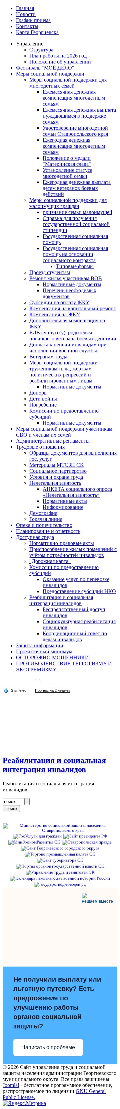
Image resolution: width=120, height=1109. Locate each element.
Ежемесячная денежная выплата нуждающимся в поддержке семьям (79, 116)
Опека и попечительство (44, 525)
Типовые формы (75, 266)
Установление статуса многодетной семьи (67, 173)
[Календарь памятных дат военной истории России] (60, 878)
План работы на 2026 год (58, 56)
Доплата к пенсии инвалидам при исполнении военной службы (68, 347)
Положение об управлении (60, 62)
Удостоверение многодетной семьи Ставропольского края (75, 131)
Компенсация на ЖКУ (54, 314)
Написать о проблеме (48, 1047)
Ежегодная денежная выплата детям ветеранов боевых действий (77, 188)
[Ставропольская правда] (87, 842)
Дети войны (43, 399)
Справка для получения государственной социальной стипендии (76, 224)
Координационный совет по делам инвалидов (75, 636)
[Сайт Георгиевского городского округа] (60, 848)
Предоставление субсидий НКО (79, 591)
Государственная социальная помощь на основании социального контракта (75, 254)
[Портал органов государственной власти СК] (60, 866)
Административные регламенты (53, 441)
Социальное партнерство (58, 471)
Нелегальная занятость (55, 483)
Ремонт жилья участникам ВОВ (65, 278)
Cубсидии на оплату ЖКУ (59, 302)
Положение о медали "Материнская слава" (67, 161)
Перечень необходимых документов (69, 293)
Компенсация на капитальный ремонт (72, 308)
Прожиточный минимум (44, 651)
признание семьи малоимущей (77, 212)
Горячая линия (45, 519)
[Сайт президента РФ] (85, 836)
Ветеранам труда (48, 356)
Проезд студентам (49, 272)
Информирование (63, 507)
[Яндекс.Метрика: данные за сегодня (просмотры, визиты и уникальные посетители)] (24, 1103)
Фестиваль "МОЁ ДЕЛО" (45, 68)
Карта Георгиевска (37, 32)
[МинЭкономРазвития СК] (34, 842)
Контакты (27, 26)
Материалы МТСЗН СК (56, 465)
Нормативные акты (65, 501)
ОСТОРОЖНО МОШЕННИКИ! (53, 657)
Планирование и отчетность (48, 531)
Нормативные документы (72, 284)
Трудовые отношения (40, 447)
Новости (26, 14)
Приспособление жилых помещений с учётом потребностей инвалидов (73, 552)
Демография (43, 513)
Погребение (43, 405)
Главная (25, 8)
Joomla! (11, 1085)
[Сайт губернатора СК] (60, 860)
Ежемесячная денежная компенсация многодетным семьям (74, 98)
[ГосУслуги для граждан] (37, 836)
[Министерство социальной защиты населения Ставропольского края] (60, 830)
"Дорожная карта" (50, 561)
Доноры (38, 393)
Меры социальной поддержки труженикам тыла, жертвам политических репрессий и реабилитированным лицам (63, 371)
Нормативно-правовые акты (61, 543)
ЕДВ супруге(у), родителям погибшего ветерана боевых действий (72, 335)
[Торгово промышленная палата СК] (60, 854)
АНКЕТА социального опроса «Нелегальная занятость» (77, 492)
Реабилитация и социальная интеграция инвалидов (61, 600)
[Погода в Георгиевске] (37, 684)
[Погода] (15, 690)
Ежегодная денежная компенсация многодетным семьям (74, 146)
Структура (41, 49)
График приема (33, 20)
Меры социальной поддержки (50, 74)
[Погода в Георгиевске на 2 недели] (52, 690)
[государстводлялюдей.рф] (60, 884)
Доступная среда (35, 537)
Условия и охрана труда (56, 477)
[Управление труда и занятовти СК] (60, 872)
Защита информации (39, 645)
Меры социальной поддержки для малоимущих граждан (68, 203)
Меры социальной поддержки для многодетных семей (68, 83)
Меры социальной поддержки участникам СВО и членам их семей (64, 432)
